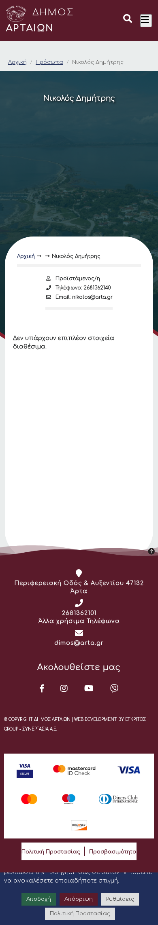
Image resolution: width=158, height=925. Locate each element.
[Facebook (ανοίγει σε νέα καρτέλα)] (41, 688)
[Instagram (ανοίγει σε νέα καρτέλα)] (64, 688)
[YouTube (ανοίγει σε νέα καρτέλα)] (89, 688)
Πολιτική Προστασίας (50, 852)
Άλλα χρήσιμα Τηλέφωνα (79, 621)
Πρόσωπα (49, 62)
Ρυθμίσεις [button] (120, 899)
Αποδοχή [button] (38, 899)
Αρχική (17, 62)
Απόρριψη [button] (78, 899)
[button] (127, 19)
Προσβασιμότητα (113, 852)
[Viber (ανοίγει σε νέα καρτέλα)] (114, 688)
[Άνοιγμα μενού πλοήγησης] (146, 20)
